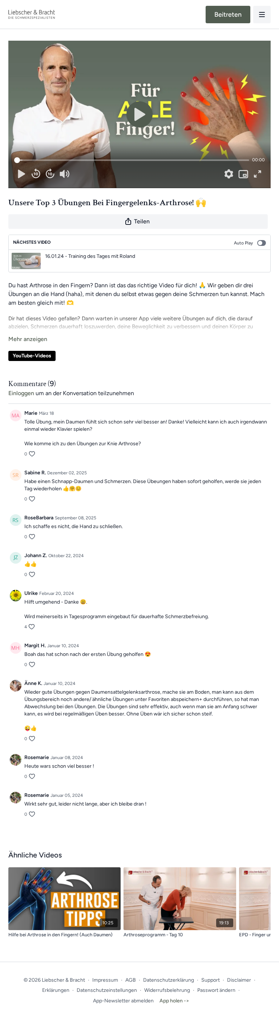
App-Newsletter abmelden (123, 1001)
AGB (130, 980)
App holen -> (174, 1001)
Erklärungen (55, 990)
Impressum (105, 980)
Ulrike (31, 593)
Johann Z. (35, 555)
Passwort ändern (216, 990)
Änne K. (33, 683)
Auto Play (243, 243)
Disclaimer (239, 980)
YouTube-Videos (32, 356)
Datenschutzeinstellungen (107, 990)
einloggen (21, 393)
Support (210, 980)
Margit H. (35, 645)
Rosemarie (36, 757)
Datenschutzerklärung (168, 980)
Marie (30, 413)
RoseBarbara (38, 518)
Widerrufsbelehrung (167, 990)
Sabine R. (35, 473)
